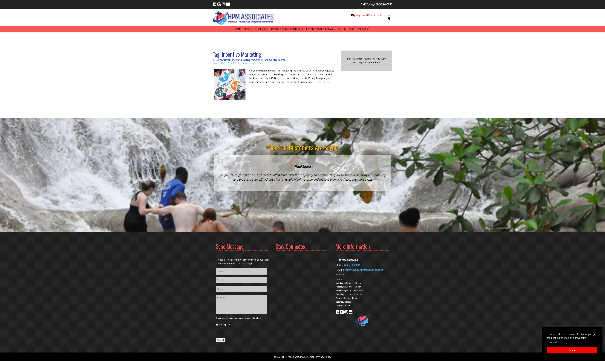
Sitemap (309, 356)
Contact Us (363, 29)
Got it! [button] (572, 350)
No (220, 324)
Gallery (342, 29)
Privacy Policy (323, 356)
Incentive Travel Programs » (320, 29)
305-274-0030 (352, 265)
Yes (229, 324)
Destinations (261, 29)
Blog (351, 29)
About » (248, 29)
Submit (220, 340)
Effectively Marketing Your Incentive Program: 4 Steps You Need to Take (249, 59)
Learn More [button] (553, 342)
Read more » (322, 82)
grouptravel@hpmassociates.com (372, 15)
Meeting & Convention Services (287, 29)
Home (238, 29)
